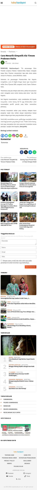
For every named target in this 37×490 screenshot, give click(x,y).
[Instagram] (13, 134)
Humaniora (12, 379)
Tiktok (28, 476)
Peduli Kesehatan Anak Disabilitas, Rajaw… (21, 319)
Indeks (9, 463)
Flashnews (10, 324)
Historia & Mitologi (14, 364)
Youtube (10, 476)
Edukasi (9, 310)
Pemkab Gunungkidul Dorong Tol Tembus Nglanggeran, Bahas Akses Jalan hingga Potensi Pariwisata (9, 206)
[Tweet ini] (26, 152)
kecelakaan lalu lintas (12, 412)
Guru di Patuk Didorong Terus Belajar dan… (21, 312)
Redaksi (27, 463)
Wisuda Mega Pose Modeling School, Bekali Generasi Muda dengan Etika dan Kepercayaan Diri (9, 185)
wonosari (7, 406)
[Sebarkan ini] (22, 152)
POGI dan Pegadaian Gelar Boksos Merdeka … (21, 304)
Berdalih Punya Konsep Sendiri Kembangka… (19, 374)
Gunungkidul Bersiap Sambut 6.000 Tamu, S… (15, 298)
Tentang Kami (9, 455)
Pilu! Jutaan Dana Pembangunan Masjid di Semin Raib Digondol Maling (26, 226)
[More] (21, 134)
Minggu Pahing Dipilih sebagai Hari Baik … (21, 367)
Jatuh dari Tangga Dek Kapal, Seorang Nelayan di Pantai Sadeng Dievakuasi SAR (27, 205)
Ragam (11, 357)
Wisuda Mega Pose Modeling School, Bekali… (19, 326)
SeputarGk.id (6, 418)
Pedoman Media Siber (9, 458)
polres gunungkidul (11, 402)
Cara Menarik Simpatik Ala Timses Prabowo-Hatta (9, 160)
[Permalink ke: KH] (2, 62)
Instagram (28, 473)
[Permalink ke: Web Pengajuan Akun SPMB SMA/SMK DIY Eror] (9, 217)
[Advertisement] (18, 25)
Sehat (9, 301)
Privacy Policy (9, 460)
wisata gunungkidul (11, 409)
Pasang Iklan (18, 466)
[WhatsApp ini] (34, 152)
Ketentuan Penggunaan (27, 458)
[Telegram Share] (30, 152)
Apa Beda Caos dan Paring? (17, 388)
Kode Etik (27, 455)
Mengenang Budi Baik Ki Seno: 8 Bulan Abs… (21, 382)
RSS (19, 479)
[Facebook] (2, 134)
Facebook (10, 473)
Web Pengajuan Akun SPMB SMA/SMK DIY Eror (9, 224)
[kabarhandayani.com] (18, 2)
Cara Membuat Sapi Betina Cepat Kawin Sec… (22, 360)
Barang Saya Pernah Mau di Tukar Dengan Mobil (28, 160)
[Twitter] (6, 134)
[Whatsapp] (10, 134)
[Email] (17, 134)
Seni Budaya (19, 379)
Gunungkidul (8, 399)
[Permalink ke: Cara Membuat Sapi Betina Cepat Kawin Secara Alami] (18, 345)
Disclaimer (27, 460)
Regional (3, 296)
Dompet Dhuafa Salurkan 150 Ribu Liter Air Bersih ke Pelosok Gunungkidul (27, 184)
